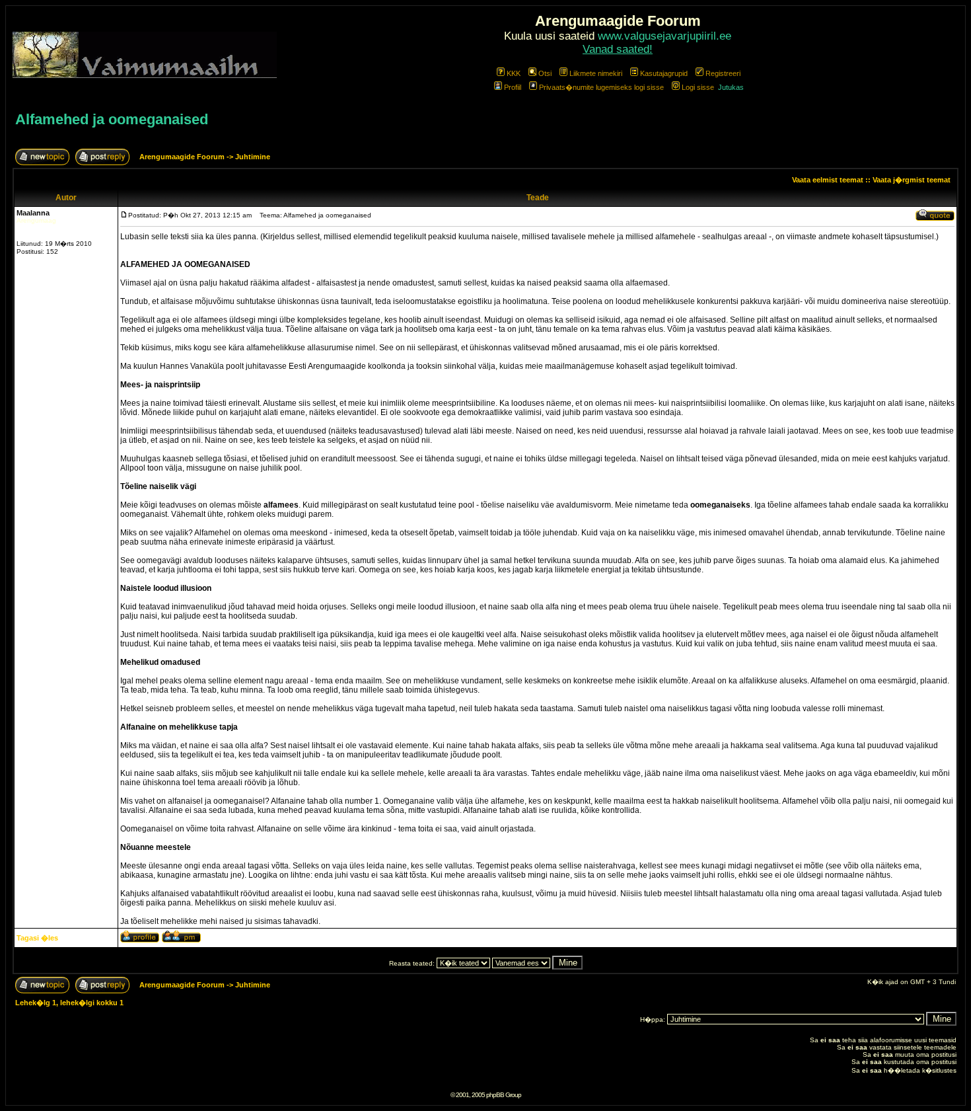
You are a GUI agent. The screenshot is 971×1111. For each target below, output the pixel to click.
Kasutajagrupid (664, 73)
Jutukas (731, 87)
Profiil (512, 87)
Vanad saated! (618, 49)
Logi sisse (698, 87)
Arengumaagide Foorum (183, 157)
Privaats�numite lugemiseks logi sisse (601, 87)
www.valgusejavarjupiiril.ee (664, 36)
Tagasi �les (37, 938)
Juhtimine (252, 157)
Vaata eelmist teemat (827, 180)
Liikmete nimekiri (595, 73)
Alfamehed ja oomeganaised (111, 119)
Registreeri (722, 73)
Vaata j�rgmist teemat (912, 180)
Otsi (545, 73)
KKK (514, 73)
